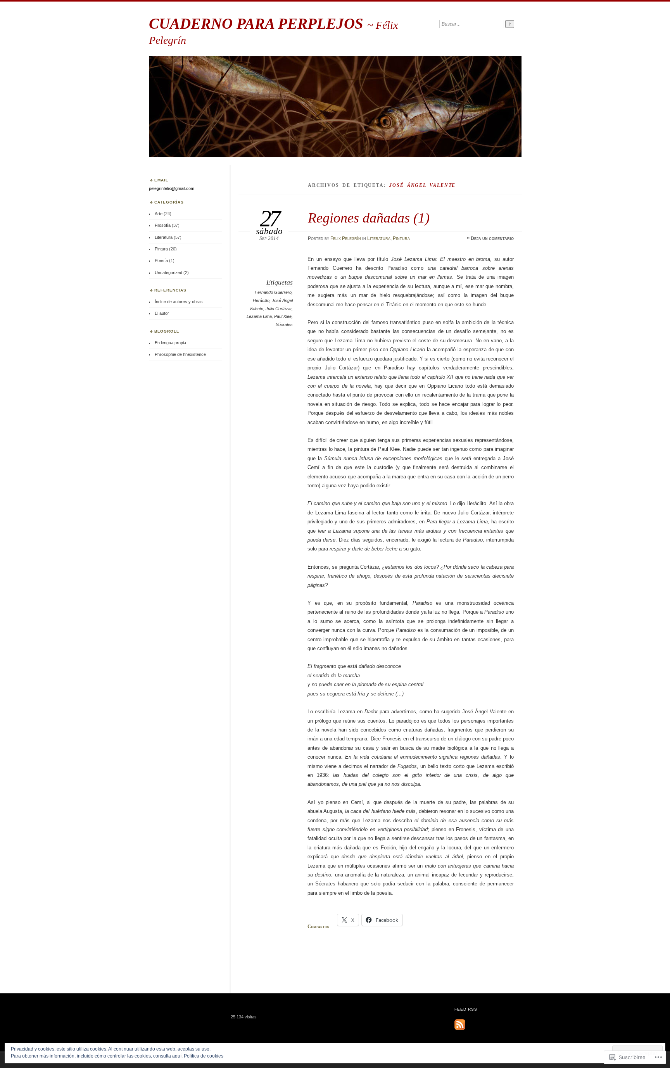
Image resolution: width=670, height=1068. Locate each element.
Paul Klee (283, 316)
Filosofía (163, 225)
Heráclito (261, 300)
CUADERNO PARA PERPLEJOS (258, 23)
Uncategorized (168, 272)
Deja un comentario (492, 238)
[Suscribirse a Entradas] (459, 1028)
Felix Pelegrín (345, 238)
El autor (162, 313)
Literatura (378, 238)
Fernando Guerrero (273, 292)
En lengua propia (170, 342)
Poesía (161, 260)
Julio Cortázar (279, 308)
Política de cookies (203, 1056)
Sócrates (284, 324)
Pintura (401, 238)
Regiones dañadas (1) (369, 218)
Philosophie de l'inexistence (180, 354)
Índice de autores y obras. (179, 301)
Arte (158, 213)
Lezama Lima (259, 316)
